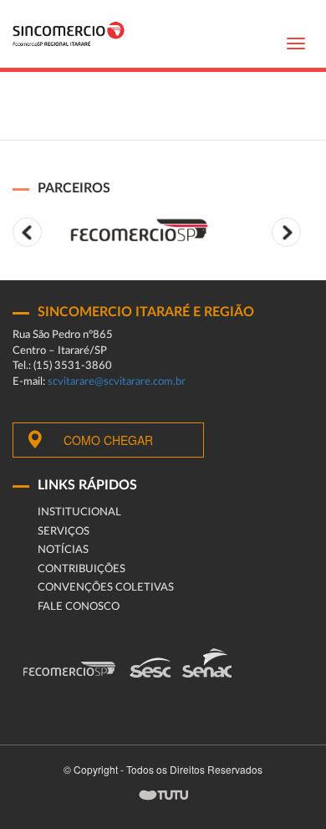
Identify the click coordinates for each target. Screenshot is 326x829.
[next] (286, 232)
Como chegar (108, 440)
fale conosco (79, 606)
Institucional (79, 512)
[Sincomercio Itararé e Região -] (69, 34)
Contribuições (81, 569)
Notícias (63, 550)
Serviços (63, 531)
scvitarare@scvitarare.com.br (117, 381)
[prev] (27, 232)
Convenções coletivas (106, 587)
